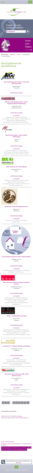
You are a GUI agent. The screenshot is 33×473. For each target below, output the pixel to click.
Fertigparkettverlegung (9, 153)
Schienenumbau (25, 183)
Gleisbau (18, 183)
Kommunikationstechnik (9, 183)
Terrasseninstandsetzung (12, 333)
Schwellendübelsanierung (15, 185)
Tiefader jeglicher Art (25, 119)
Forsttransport (9, 220)
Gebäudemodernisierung (22, 329)
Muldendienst (16, 389)
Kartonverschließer (12, 301)
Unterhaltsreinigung (8, 270)
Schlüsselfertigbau (20, 334)
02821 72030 (18, 462)
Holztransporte (16, 222)
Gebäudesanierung (7, 331)
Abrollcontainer (16, 394)
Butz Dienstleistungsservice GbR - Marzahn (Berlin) (16, 256)
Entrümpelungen (11, 359)
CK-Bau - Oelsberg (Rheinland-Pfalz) (17, 316)
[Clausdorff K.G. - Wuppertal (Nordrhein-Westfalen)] (16, 341)
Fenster (26, 153)
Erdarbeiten (26, 392)
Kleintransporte (17, 270)
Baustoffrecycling (24, 389)
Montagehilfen (15, 304)
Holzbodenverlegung (11, 150)
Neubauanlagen (8, 122)
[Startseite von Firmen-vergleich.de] (16, 11)
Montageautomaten (23, 302)
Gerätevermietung (12, 182)
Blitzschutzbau (25, 122)
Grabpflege (27, 363)
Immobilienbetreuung (17, 363)
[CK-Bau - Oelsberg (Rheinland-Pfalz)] (16, 310)
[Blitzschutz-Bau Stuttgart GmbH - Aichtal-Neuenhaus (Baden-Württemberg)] (16, 98)
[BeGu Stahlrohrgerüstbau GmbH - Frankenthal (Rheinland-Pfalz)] (16, 76)
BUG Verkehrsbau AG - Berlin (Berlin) (16, 166)
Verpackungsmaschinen (21, 297)
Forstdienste (17, 220)
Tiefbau (26, 180)
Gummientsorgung (21, 391)
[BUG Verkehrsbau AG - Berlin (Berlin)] (16, 161)
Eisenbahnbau (15, 180)
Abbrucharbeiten (18, 392)
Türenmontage (7, 152)
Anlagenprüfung (10, 117)
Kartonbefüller (21, 301)
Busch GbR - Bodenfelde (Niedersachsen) (16, 206)
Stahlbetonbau (26, 331)
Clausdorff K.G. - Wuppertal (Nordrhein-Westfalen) (16, 346)
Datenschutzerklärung (21, 417)
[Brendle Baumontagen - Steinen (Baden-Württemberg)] (16, 129)
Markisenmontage (24, 152)
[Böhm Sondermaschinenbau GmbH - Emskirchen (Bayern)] (16, 277)
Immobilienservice (11, 361)
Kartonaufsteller (8, 299)
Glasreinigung (25, 270)
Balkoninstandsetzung (9, 329)
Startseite (12, 54)
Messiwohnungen (21, 361)
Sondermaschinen (9, 297)
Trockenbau (23, 333)
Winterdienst (11, 272)
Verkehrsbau (7, 180)
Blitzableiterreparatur (20, 120)
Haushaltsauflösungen (16, 364)
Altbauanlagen (16, 122)
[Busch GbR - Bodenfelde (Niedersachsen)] (16, 196)
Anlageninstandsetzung (21, 117)
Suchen (19, 54)
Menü (3, 2)
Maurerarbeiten (17, 331)
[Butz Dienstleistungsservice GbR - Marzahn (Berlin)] (16, 239)
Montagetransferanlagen (10, 302)
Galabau (28, 334)
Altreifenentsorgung (8, 392)
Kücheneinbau (19, 153)
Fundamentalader (14, 119)
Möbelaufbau (15, 152)
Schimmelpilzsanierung (9, 334)
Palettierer (25, 299)
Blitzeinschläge (10, 120)
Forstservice (24, 220)
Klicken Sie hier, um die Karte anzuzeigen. (12, 416)
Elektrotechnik (21, 182)
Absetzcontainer (7, 389)
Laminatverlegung (22, 150)
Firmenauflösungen (21, 359)
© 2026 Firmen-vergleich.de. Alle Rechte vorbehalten (16, 470)
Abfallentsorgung (11, 391)
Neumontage (6, 119)
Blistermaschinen (17, 299)
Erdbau (21, 180)
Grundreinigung (19, 272)
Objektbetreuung (7, 363)
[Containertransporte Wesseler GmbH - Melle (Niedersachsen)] (16, 370)
